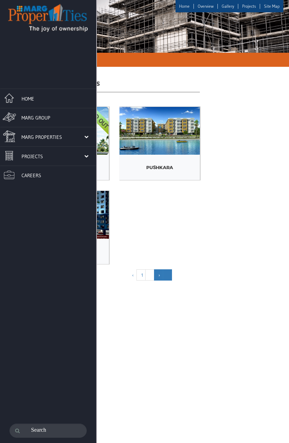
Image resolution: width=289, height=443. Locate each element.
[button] (44, 136)
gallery (228, 6)
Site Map (272, 6)
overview (206, 6)
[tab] (48, 97)
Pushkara (159, 167)
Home (184, 6)
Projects (249, 6)
